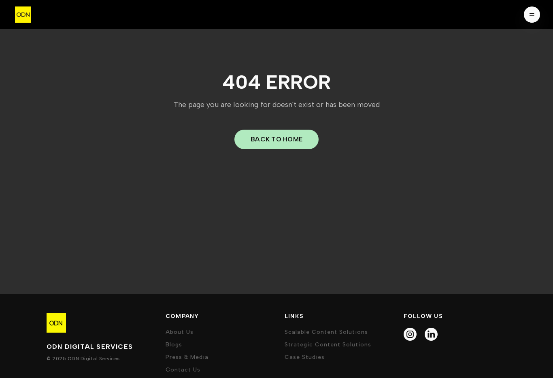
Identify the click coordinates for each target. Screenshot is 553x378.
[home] (23, 14)
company (182, 316)
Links (294, 316)
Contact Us (183, 369)
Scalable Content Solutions (326, 332)
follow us (423, 316)
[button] (529, 14)
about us (180, 332)
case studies (305, 357)
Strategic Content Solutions (328, 344)
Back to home (276, 139)
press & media (187, 357)
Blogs (174, 344)
